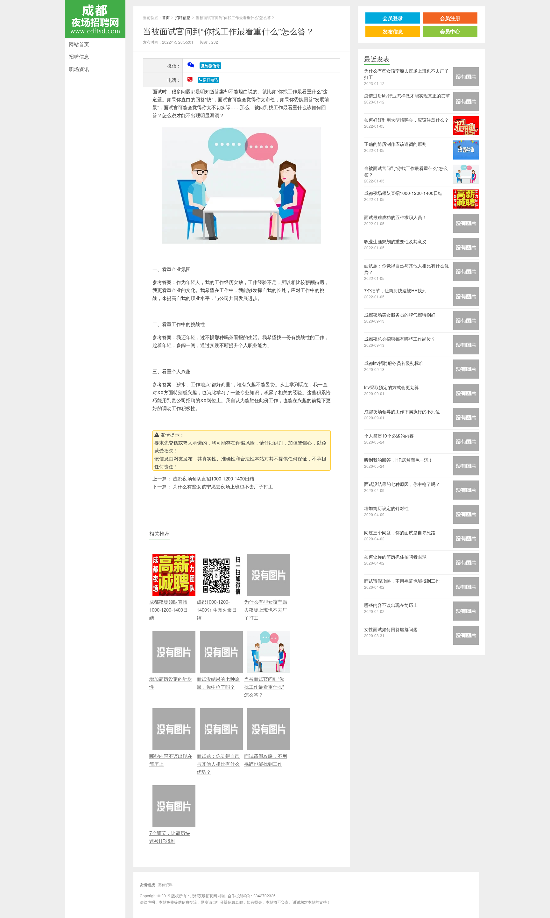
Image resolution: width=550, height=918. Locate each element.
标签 (222, 895)
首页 (166, 17)
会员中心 (450, 31)
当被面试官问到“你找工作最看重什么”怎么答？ (228, 31)
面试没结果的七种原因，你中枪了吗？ (218, 682)
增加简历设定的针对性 (170, 682)
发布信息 (393, 31)
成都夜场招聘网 (93, 37)
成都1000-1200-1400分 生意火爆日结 (217, 609)
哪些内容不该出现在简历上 (170, 759)
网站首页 (79, 44)
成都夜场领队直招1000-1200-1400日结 (213, 478)
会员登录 (393, 18)
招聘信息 (79, 56)
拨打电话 (210, 80)
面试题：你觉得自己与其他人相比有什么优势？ (218, 763)
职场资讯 (79, 69)
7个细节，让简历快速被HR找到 (169, 836)
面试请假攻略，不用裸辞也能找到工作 (265, 759)
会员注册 (450, 18)
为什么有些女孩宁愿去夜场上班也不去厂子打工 (223, 486)
